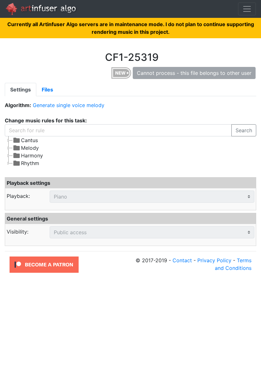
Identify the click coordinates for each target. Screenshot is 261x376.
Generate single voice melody (68, 105)
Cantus (29, 140)
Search (244, 130)
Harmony (32, 155)
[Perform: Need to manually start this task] (121, 72)
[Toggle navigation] (247, 9)
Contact (182, 260)
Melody (30, 148)
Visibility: (17, 231)
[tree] (130, 151)
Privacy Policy (214, 260)
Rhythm (30, 163)
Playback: (18, 196)
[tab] (20, 89)
